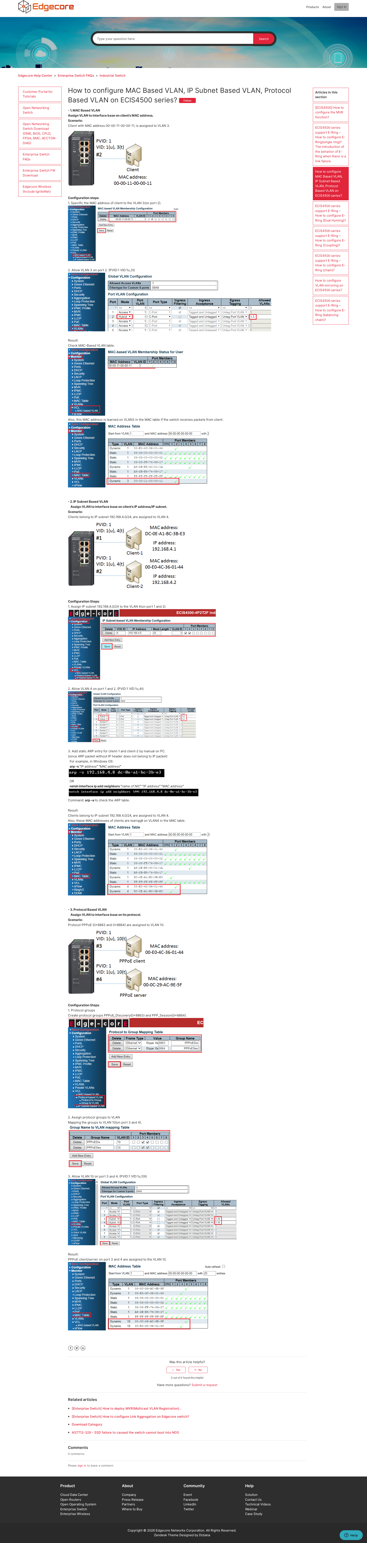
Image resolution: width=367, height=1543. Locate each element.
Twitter (76, 1348)
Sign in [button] (341, 6)
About (326, 7)
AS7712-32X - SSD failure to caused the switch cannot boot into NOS (125, 1432)
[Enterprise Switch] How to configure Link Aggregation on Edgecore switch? (130, 1417)
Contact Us (253, 1500)
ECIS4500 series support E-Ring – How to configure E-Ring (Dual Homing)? (330, 213)
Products (312, 7)
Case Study (253, 1514)
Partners (128, 1504)
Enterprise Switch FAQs (76, 75)
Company (129, 1495)
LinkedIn (83, 1348)
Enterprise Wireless (75, 1514)
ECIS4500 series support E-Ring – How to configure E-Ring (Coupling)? (330, 238)
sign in (82, 1465)
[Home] (46, 7)
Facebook (70, 1348)
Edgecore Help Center (35, 75)
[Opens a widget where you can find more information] (351, 1535)
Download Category (87, 1424)
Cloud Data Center (74, 1495)
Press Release (133, 1500)
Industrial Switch (113, 75)
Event (188, 1495)
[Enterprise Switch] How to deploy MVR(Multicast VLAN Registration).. (126, 1408)
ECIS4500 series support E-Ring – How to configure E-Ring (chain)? (330, 263)
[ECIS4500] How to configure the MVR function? (329, 112)
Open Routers (70, 1500)
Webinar (251, 1509)
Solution (251, 1495)
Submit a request (204, 1385)
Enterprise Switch (73, 1509)
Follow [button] (187, 100)
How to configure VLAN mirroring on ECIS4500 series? (329, 285)
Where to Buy (132, 1509)
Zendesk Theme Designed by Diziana (182, 1535)
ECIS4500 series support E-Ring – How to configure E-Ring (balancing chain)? (330, 310)
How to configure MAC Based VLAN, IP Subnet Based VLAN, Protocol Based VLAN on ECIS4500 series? (329, 183)
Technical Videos (258, 1504)
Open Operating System (78, 1504)
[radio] (176, 1370)
